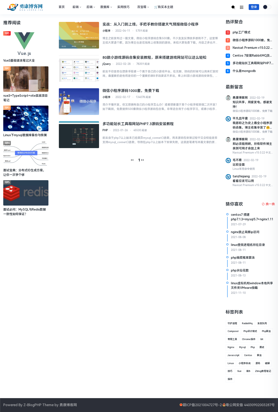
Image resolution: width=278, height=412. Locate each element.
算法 (259, 355)
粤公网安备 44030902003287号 (250, 405)
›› (142, 160)
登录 (254, 7)
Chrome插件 (248, 339)
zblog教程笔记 (263, 371)
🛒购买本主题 (163, 7)
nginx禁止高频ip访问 (245, 232)
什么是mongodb (244, 71)
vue (239, 371)
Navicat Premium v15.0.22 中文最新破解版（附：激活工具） (254, 48)
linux (231, 363)
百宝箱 (141, 7)
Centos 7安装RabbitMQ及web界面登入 (251, 56)
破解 (267, 363)
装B (248, 371)
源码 (257, 363)
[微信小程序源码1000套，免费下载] (79, 101)
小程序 (106, 30)
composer (233, 331)
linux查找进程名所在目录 (248, 245)
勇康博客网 (68, 405)
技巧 (230, 371)
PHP (105, 130)
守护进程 (232, 323)
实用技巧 (123, 7)
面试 (262, 347)
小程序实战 (245, 363)
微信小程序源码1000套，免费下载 (131, 90)
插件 (230, 379)
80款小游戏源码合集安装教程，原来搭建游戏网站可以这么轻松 (155, 57)
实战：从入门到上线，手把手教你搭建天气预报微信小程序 (151, 24)
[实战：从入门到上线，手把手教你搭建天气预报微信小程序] (79, 35)
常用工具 (232, 339)
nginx (231, 347)
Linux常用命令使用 (244, 168)
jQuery (107, 63)
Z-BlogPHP (32, 405)
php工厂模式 (241, 32)
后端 (89, 7)
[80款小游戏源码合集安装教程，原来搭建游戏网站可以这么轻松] (79, 68)
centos (248, 355)
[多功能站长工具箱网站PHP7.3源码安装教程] (79, 134)
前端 (76, 7)
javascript (233, 355)
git (261, 339)
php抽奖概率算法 (243, 257)
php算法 (266, 331)
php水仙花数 (240, 270)
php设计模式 (250, 331)
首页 (62, 7)
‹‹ (132, 160)
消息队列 (262, 323)
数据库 (104, 7)
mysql (242, 347)
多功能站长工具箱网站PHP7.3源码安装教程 (138, 124)
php (253, 347)
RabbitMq (247, 323)
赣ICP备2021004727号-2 (202, 405)
